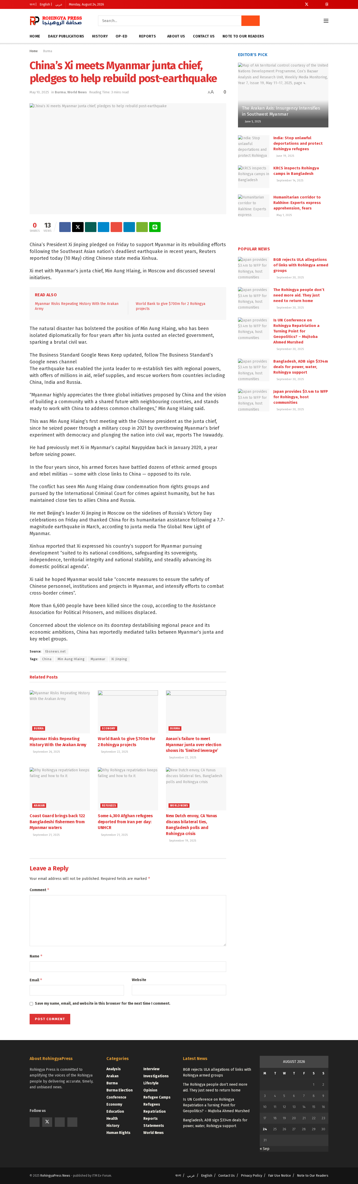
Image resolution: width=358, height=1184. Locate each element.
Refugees (109, 805)
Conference (116, 1097)
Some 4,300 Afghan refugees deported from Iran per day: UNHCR (125, 821)
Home (35, 36)
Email (36, 979)
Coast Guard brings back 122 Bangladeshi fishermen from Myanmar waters (57, 821)
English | (46, 4)
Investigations (156, 1076)
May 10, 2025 (39, 92)
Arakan (39, 805)
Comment (40, 889)
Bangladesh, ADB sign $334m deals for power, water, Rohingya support (300, 367)
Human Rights (118, 1133)
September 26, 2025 (46, 752)
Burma (47, 51)
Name (36, 956)
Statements (153, 1125)
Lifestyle (151, 1083)
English (206, 1175)
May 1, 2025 (284, 215)
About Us (176, 36)
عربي (58, 4)
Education (115, 1111)
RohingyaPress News (55, 1175)
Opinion (150, 1090)
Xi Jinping (119, 659)
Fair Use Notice (279, 1175)
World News (77, 92)
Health (112, 1118)
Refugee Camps (157, 1097)
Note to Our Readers (243, 36)
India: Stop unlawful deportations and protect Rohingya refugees (298, 143)
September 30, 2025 (290, 277)
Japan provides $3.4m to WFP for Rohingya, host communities (300, 397)
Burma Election (119, 1090)
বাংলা (178, 1175)
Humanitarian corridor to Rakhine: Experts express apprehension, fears (297, 203)
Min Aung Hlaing (71, 659)
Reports (147, 36)
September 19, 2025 (182, 840)
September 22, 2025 (114, 752)
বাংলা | (33, 4)
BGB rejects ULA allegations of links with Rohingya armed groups (300, 265)
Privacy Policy (251, 1175)
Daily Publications (66, 36)
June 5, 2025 (252, 121)
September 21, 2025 (45, 835)
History (100, 36)
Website (139, 980)
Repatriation (154, 1111)
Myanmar (98, 659)
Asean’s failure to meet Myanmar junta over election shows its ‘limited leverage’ (193, 744)
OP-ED (121, 36)
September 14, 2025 (289, 180)
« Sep (264, 1149)
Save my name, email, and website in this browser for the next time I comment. (102, 1003)
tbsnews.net (55, 651)
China (47, 659)
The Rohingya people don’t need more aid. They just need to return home (298, 295)
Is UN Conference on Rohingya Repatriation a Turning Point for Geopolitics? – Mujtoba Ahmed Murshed (296, 331)
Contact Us (204, 36)
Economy (109, 728)
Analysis (113, 1069)
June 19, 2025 (285, 156)
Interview (151, 1069)
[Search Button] (250, 20)
